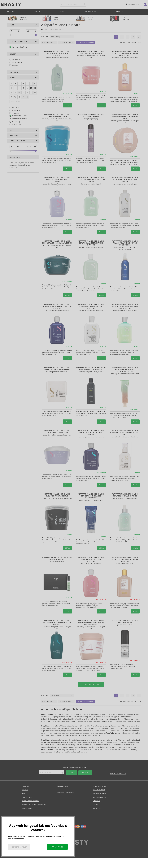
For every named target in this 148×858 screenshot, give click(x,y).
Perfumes (11, 12)
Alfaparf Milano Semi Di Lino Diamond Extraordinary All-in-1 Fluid (124, 433)
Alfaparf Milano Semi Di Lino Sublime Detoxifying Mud (57, 495)
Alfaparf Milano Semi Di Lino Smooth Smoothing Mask (57, 432)
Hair (62, 12)
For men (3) (16, 60)
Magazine (96, 801)
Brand (12, 77)
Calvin (90, 18)
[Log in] (145, 4)
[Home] (42, 29)
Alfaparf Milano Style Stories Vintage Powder (125, 621)
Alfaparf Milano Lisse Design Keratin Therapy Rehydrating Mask (125, 116)
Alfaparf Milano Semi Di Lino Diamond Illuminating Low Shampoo (125, 180)
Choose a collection (19, 119)
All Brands (97, 808)
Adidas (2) (15, 108)
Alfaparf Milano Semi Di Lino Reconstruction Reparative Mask (57, 242)
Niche (37, 12)
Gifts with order (99, 790)
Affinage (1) (16, 110)
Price (12, 25)
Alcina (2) (15, 113)
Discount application (65, 792)
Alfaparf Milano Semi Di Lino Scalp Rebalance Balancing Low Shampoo (91, 180)
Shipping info (27, 808)
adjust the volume (18, 141)
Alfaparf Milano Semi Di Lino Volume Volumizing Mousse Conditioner (125, 243)
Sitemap (95, 804)
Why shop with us (99, 786)
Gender (13, 54)
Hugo (56, 18)
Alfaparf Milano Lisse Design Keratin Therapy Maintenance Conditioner (125, 53)
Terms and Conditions (30, 801)
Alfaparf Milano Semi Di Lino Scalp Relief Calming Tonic (125, 495)
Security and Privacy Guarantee (34, 804)
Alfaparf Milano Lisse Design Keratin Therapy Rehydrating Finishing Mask (91, 622)
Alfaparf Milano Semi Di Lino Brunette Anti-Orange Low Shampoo (91, 433)
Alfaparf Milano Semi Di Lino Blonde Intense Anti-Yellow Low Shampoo (57, 306)
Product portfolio (18, 41)
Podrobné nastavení (19, 847)
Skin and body (90, 12)
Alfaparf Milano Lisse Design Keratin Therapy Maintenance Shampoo (125, 559)
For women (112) (18, 62)
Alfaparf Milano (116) (19, 116)
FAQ (23, 793)
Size (11, 130)
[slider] (10, 35)
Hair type (14, 135)
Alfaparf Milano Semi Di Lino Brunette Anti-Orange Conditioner (91, 496)
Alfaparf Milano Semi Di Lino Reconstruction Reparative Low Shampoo (57, 622)
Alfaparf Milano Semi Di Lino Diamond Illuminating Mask (57, 368)
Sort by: (44, 37)
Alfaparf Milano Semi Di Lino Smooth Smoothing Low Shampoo (57, 180)
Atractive (23, 18)
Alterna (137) (16, 124)
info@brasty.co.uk (118, 774)
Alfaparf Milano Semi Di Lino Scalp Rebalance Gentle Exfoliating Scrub (125, 369)
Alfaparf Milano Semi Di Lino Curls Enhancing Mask (57, 115)
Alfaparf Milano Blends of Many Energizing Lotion (57, 558)
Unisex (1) (15, 65)
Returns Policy (63, 786)
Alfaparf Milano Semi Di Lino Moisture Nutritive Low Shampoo (91, 559)
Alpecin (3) (16, 122)
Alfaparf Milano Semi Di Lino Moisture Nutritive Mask (91, 52)
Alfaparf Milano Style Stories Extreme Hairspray (91, 115)
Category (14, 72)
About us (25, 786)
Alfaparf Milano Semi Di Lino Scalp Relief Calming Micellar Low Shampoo (124, 306)
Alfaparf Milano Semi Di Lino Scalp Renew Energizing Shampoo (57, 53)
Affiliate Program (99, 793)
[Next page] (139, 37)
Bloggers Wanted (99, 797)
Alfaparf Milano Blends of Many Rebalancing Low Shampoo (91, 368)
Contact (25, 790)
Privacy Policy (27, 797)
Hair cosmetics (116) (19, 47)
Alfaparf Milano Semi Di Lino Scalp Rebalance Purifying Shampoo (91, 243)
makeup (119, 12)
